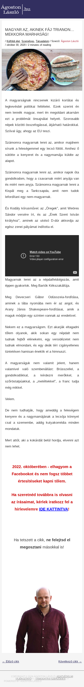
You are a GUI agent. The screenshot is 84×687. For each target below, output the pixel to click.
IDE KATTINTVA (53, 509)
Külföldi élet (13, 41)
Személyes (27, 41)
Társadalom (42, 41)
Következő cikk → (70, 661)
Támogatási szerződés (50, 678)
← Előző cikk (10, 661)
